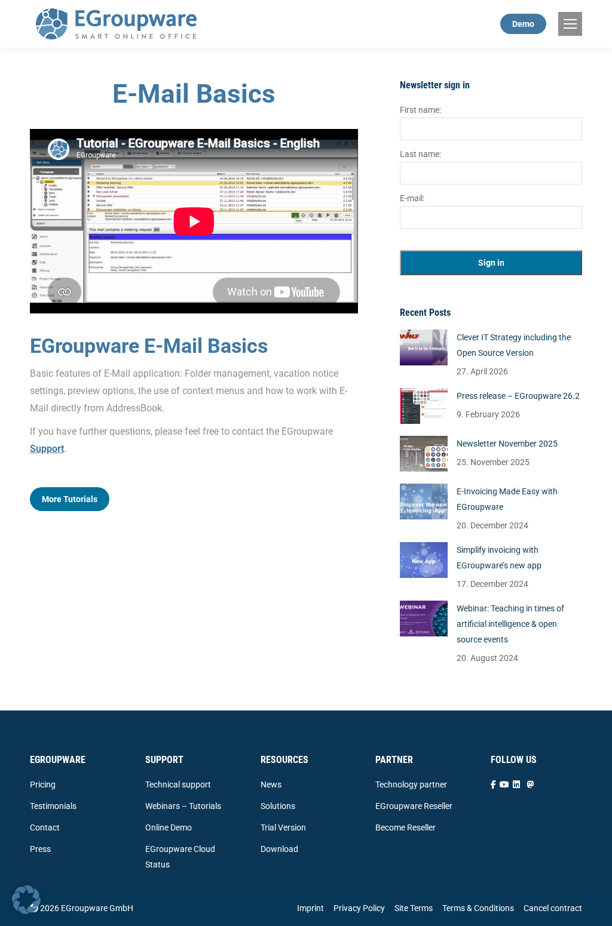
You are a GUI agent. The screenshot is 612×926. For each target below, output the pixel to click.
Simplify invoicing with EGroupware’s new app (499, 557)
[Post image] (424, 347)
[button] (26, 899)
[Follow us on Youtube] (504, 784)
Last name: (420, 154)
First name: (420, 110)
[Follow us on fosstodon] (530, 784)
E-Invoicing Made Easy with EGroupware (507, 499)
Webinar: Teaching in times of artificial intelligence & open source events (510, 624)
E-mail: (412, 198)
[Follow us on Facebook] (493, 784)
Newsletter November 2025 (507, 443)
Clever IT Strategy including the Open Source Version (514, 345)
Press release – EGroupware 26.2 (518, 396)
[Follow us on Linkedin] (516, 784)
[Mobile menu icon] (570, 24)
